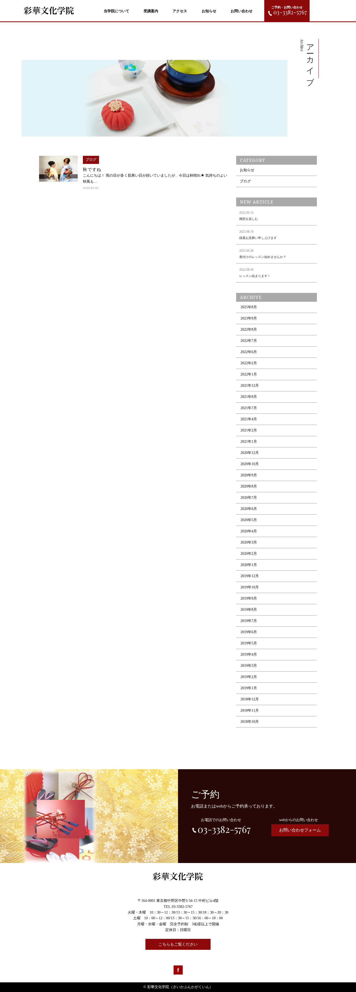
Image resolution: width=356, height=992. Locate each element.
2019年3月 (249, 666)
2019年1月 (249, 688)
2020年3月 (249, 542)
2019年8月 (249, 610)
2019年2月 (249, 677)
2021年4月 (249, 419)
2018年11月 (250, 710)
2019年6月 (249, 632)
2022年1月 (249, 374)
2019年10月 (250, 587)
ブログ (245, 181)
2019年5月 (249, 643)
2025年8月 (249, 307)
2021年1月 (249, 441)
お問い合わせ (242, 11)
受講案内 (151, 11)
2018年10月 (250, 722)
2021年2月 (249, 430)
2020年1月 (249, 565)
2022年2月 (249, 363)
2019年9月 (249, 598)
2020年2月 (249, 554)
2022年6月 (249, 352)
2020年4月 (249, 531)
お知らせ (209, 11)
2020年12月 (250, 453)
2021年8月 (249, 397)
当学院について (116, 11)
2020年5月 (249, 520)
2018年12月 (250, 699)
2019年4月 (249, 654)
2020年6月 (249, 509)
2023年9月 (249, 318)
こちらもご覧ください (178, 944)
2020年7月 (249, 498)
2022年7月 (249, 341)
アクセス (180, 11)
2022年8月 (249, 329)
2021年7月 (249, 408)
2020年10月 (250, 464)
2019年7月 (249, 621)
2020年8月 (249, 486)
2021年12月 (250, 385)
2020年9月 (249, 475)
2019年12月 (250, 576)
